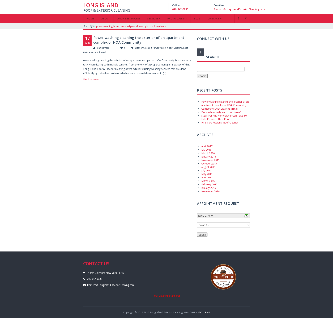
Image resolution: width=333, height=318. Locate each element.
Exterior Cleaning (143, 47)
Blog (197, 18)
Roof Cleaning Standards (166, 295)
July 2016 (206, 149)
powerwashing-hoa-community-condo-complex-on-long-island (131, 26)
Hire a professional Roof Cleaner (219, 122)
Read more (91, 79)
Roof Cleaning (175, 47)
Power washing (160, 47)
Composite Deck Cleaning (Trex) (219, 108)
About (105, 18)
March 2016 (208, 153)
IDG (200, 312)
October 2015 (209, 163)
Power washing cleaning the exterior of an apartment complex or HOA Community (138, 40)
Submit (202, 234)
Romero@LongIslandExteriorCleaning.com (239, 9)
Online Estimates (128, 18)
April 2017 (206, 146)
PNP (207, 312)
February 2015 (209, 184)
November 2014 (210, 191)
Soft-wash (101, 52)
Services (153, 18)
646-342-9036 (180, 9)
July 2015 (206, 170)
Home (90, 18)
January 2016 (208, 156)
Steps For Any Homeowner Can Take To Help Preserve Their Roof (224, 117)
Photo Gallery (177, 18)
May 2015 (206, 174)
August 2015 (208, 167)
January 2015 (208, 187)
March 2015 (208, 181)
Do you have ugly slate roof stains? (221, 112)
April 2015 (206, 177)
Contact (213, 18)
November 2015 (210, 160)
